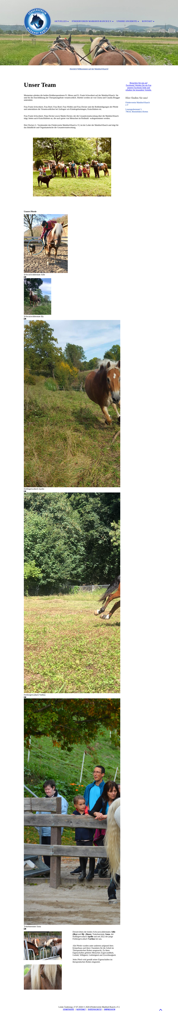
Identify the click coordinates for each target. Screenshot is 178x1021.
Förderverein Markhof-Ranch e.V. (92, 21)
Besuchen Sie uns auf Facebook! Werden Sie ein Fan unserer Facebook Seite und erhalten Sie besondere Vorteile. (139, 86)
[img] (89, 32)
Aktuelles (60, 21)
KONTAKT (81, 1009)
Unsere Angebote (127, 21)
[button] (160, 1009)
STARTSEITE (68, 1009)
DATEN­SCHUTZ (95, 1009)
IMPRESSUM (109, 1009)
